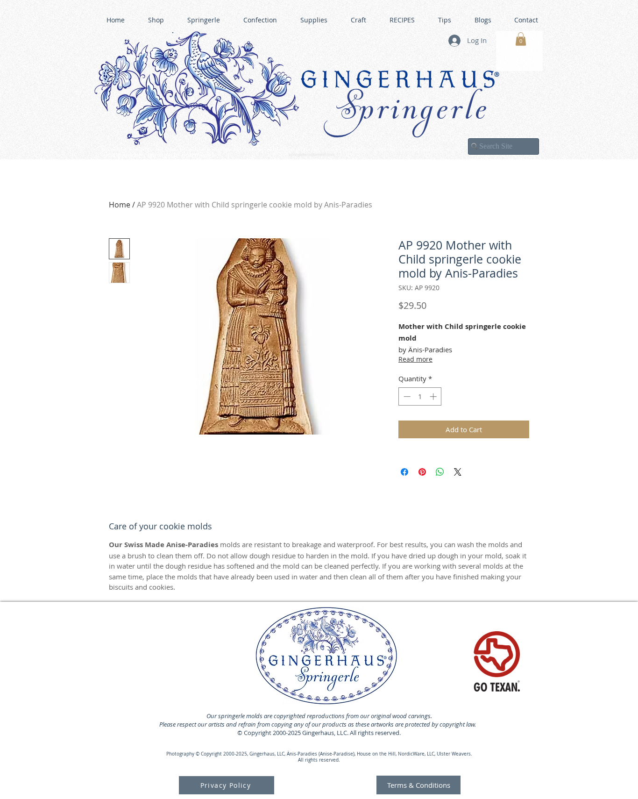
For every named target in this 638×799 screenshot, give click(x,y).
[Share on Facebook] (404, 472)
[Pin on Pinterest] (422, 472)
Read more (415, 359)
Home (119, 205)
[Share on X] (457, 472)
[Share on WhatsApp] (440, 472)
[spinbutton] (420, 396)
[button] (520, 39)
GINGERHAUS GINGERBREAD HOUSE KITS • (410, 150)
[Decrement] (406, 396)
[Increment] (434, 396)
